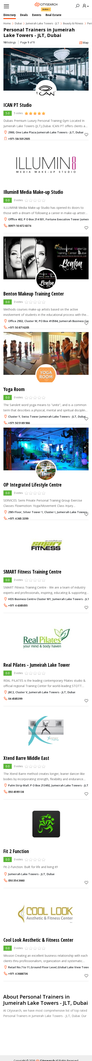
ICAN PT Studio (17, 105)
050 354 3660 (16, 880)
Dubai (45, 9)
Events (36, 15)
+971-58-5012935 (19, 139)
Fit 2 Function (16, 851)
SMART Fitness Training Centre (32, 571)
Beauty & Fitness (73, 23)
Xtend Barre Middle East (26, 758)
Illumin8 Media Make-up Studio (33, 192)
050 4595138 (16, 792)
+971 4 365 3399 (18, 518)
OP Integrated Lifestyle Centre (32, 484)
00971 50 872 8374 (19, 226)
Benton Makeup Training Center (33, 293)
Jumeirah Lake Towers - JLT (42, 23)
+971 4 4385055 (18, 605)
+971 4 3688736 (18, 974)
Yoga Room (14, 389)
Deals (24, 15)
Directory (9, 15)
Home (7, 23)
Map (86, 42)
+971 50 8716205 (18, 327)
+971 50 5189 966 (19, 423)
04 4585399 (15, 698)
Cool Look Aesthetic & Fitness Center (38, 940)
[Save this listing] (86, 134)
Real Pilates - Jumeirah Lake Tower (36, 665)
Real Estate (53, 15)
